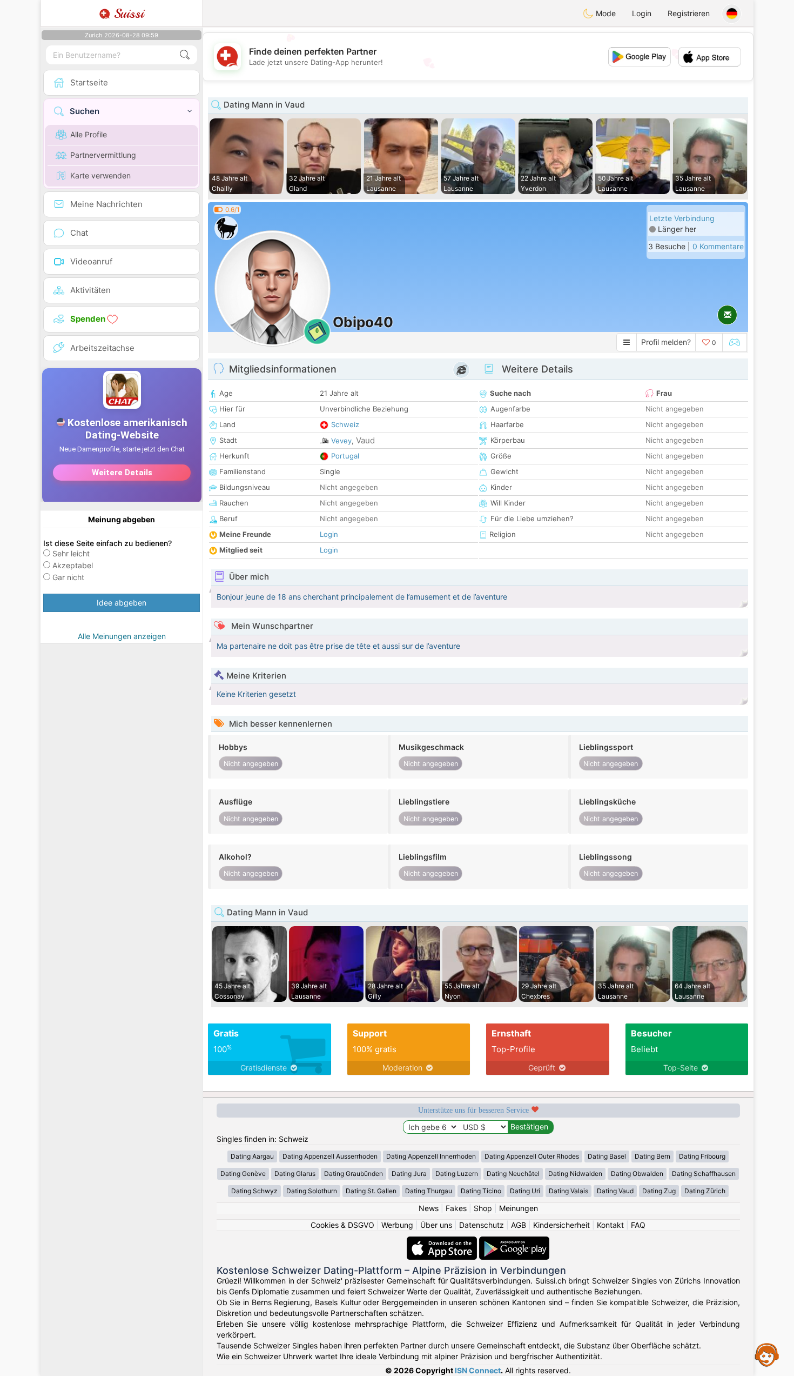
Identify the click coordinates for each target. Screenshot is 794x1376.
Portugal (345, 455)
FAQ (638, 1224)
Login (641, 13)
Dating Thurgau (428, 1191)
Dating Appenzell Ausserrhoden (330, 1156)
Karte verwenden (100, 175)
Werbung (397, 1224)
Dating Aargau (252, 1156)
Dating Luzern (456, 1173)
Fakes (456, 1208)
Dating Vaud (615, 1191)
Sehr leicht (71, 553)
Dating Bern (652, 1156)
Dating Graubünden (353, 1173)
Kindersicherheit (561, 1224)
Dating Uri (525, 1191)
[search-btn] (184, 54)
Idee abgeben (121, 602)
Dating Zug (659, 1191)
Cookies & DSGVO (342, 1224)
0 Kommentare (718, 246)
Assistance (767, 1354)
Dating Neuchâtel (513, 1173)
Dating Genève (243, 1173)
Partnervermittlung (103, 154)
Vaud (365, 440)
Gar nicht (68, 577)
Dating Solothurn (311, 1191)
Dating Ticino (481, 1191)
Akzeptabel (72, 565)
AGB (518, 1224)
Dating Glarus (294, 1173)
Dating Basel (607, 1156)
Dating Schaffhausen (704, 1173)
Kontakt (610, 1224)
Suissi (127, 13)
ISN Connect (478, 1370)
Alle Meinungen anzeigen (122, 636)
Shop (483, 1208)
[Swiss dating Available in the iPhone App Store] (443, 1241)
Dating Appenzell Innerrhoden (431, 1156)
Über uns (436, 1224)
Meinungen (518, 1208)
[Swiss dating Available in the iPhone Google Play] (514, 1241)
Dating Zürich (704, 1191)
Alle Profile (88, 134)
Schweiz (345, 424)
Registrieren (689, 13)
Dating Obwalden (637, 1173)
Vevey (341, 440)
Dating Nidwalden (575, 1173)
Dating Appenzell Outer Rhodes (532, 1156)
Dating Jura (409, 1173)
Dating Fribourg (702, 1156)
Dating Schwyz (254, 1191)
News (429, 1208)
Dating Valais (568, 1191)
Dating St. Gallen (371, 1191)
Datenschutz (481, 1224)
